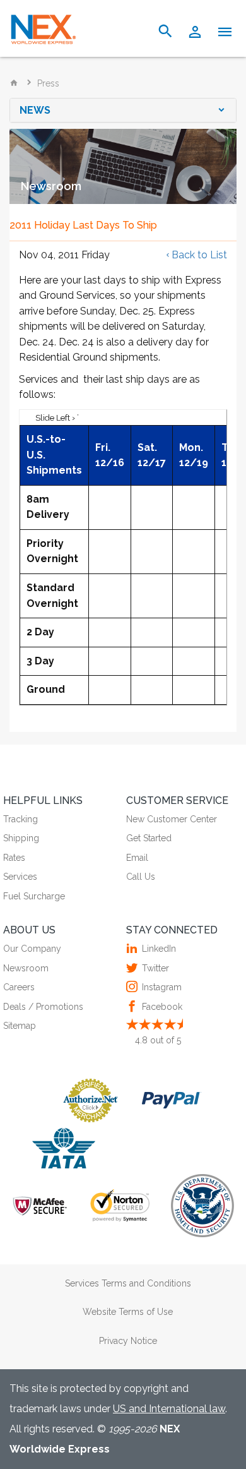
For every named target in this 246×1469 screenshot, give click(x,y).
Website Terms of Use (128, 1312)
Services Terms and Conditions (128, 1283)
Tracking (20, 819)
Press (48, 83)
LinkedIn (159, 949)
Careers (19, 987)
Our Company (32, 949)
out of (158, 1040)
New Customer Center (171, 819)
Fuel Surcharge (34, 896)
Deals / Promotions (43, 1007)
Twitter (155, 968)
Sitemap (19, 1026)
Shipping (21, 838)
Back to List (199, 255)
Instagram (162, 987)
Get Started (149, 838)
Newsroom (26, 968)
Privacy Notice (128, 1341)
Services (20, 877)
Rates (14, 858)
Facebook (162, 1007)
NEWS (35, 110)
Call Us (140, 877)
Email (137, 858)
